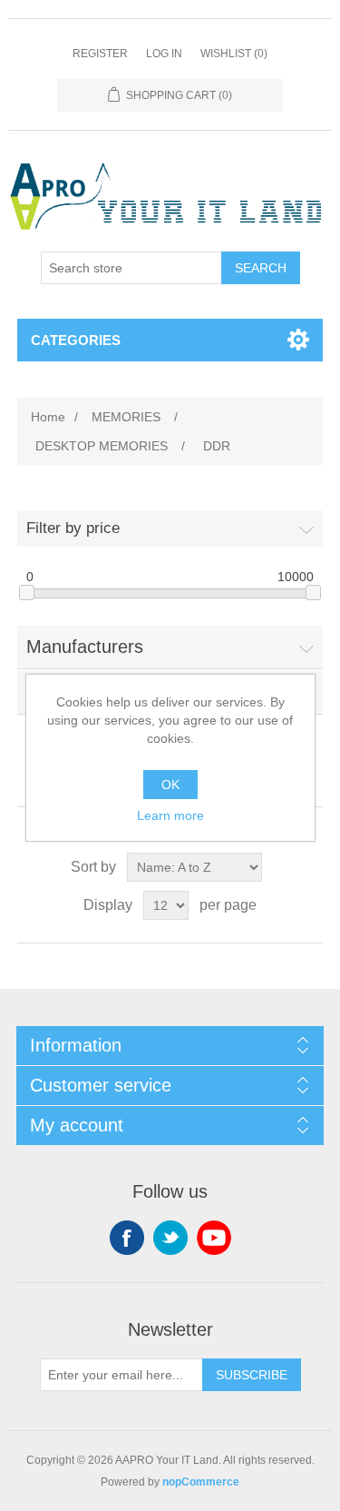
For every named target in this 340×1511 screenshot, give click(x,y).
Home (48, 417)
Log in (164, 53)
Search (261, 268)
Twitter (170, 1237)
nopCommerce (200, 1482)
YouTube (214, 1237)
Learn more (170, 815)
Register (100, 53)
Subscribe (251, 1375)
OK (170, 784)
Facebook (127, 1237)
